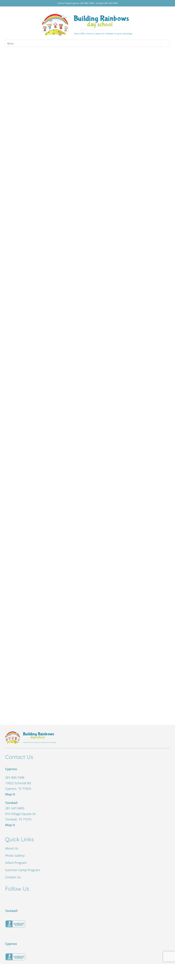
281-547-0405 (111, 3)
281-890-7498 (86, 3)
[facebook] (7, 898)
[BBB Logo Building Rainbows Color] (15, 922)
